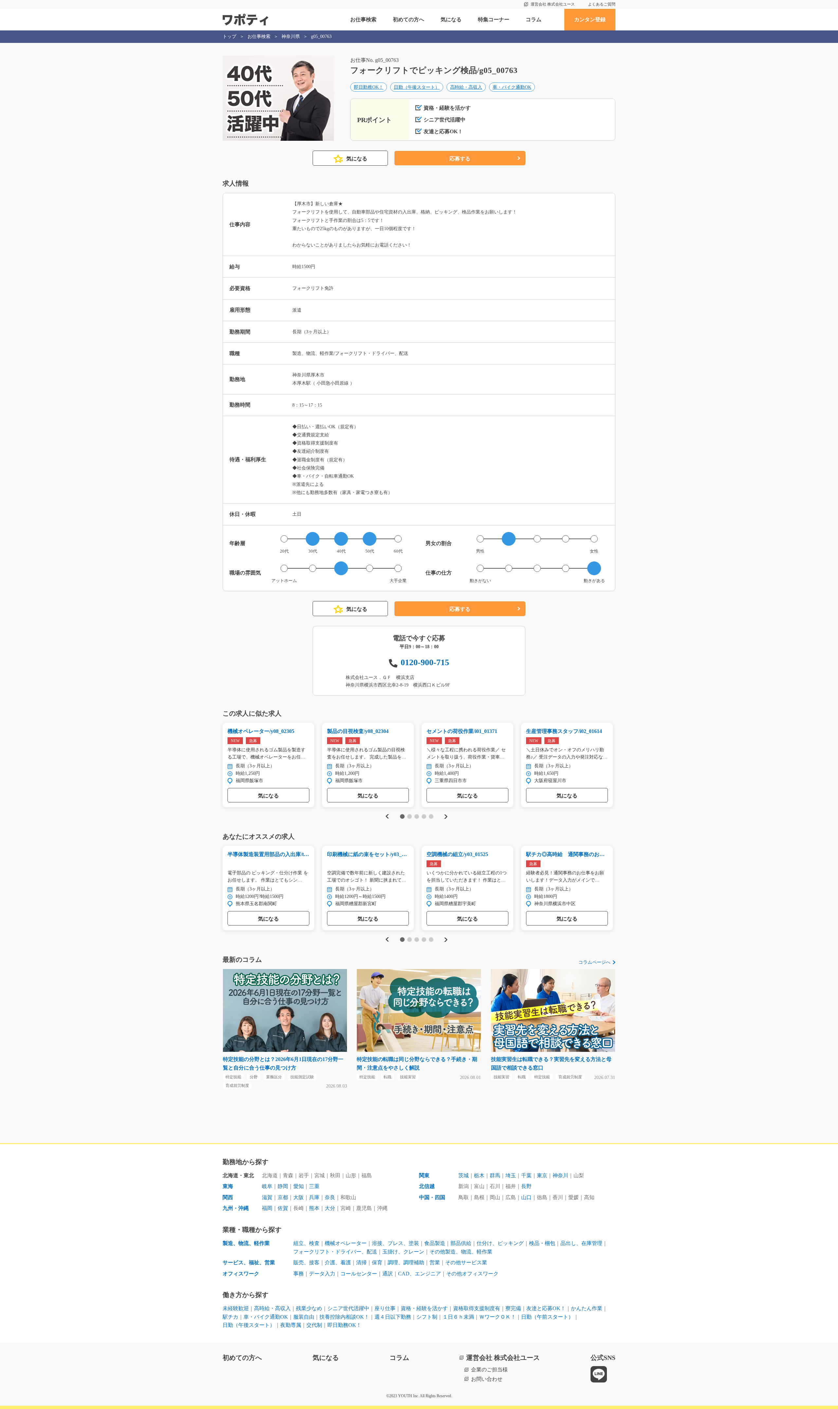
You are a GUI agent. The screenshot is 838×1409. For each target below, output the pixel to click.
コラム (533, 19)
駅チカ (230, 1317)
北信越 (427, 1186)
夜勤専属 (290, 1325)
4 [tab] (424, 816)
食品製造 (434, 1243)
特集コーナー (493, 19)
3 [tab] (416, 816)
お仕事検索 (363, 19)
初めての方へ (408, 19)
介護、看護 (338, 1262)
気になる (451, 19)
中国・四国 (432, 1197)
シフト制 (426, 1317)
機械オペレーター (346, 1243)
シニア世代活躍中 (348, 1308)
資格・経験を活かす (424, 1308)
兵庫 (314, 1197)
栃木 (479, 1175)
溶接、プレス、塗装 (395, 1243)
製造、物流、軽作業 (246, 1243)
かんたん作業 (586, 1308)
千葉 (526, 1175)
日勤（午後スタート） (417, 87)
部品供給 (460, 1243)
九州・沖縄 (236, 1208)
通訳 (387, 1273)
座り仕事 (384, 1308)
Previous (386, 816)
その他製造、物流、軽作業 (460, 1251)
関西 (228, 1197)
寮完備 (513, 1308)
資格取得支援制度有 (476, 1308)
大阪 (298, 1197)
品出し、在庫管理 (581, 1243)
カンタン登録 (590, 19)
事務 (298, 1273)
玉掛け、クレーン (403, 1251)
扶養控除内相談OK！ (344, 1317)
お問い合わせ (486, 1379)
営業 (434, 1262)
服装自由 (303, 1317)
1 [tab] (402, 816)
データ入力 (322, 1273)
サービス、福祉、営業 (249, 1262)
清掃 (361, 1262)
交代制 (314, 1325)
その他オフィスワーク (472, 1273)
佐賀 (283, 1208)
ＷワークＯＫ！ (497, 1317)
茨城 (463, 1175)
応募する (459, 158)
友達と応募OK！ (546, 1308)
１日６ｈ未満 (458, 1317)
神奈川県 (291, 36)
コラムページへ (594, 962)
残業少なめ (309, 1308)
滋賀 (267, 1197)
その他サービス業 (466, 1262)
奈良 (330, 1197)
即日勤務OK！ (368, 87)
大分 (330, 1208)
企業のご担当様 (489, 1369)
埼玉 (510, 1175)
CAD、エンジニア (419, 1273)
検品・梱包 (542, 1243)
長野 (526, 1186)
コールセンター (358, 1273)
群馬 (495, 1175)
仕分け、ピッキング (500, 1243)
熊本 (314, 1208)
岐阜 (267, 1186)
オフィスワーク (241, 1273)
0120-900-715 (425, 662)
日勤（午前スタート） (547, 1317)
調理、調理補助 (406, 1262)
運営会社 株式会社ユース (553, 4)
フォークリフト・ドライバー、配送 (335, 1251)
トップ (229, 36)
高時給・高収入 (466, 87)
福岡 (267, 1208)
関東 (424, 1175)
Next (445, 816)
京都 (283, 1197)
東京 (542, 1175)
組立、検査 (306, 1243)
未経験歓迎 (236, 1308)
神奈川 (560, 1175)
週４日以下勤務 (392, 1317)
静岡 (283, 1186)
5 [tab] (431, 816)
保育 (377, 1262)
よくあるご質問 (601, 4)
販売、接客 (306, 1262)
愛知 (298, 1186)
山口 (526, 1197)
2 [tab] (409, 816)
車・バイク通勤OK (512, 87)
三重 (314, 1186)
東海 (228, 1186)
